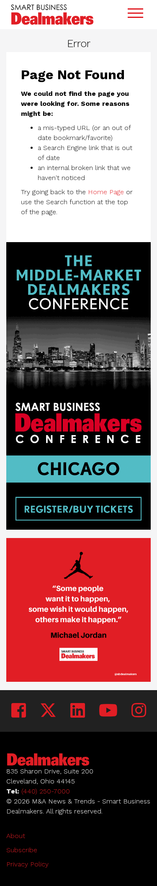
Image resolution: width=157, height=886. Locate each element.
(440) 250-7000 (45, 791)
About (15, 836)
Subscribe (21, 850)
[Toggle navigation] (135, 14)
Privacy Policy (27, 864)
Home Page (106, 192)
